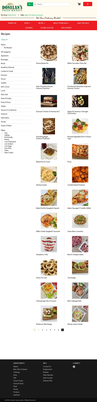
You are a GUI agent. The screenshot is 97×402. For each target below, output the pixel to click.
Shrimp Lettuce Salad (74, 324)
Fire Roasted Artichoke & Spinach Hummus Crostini (79, 87)
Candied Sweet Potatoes (76, 185)
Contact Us (47, 366)
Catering (16, 372)
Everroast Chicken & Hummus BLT (48, 112)
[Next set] (62, 330)
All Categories (6, 52)
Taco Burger (71, 278)
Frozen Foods (18, 381)
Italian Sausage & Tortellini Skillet (79, 208)
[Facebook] (74, 367)
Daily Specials (48, 375)
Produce (16, 392)
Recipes (46, 372)
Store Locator (48, 378)
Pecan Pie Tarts (41, 278)
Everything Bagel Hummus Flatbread (42, 137)
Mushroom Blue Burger (44, 324)
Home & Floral (18, 383)
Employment (47, 369)
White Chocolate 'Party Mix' (77, 63)
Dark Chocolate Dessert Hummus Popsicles (44, 87)
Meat (15, 386)
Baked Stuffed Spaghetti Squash (47, 208)
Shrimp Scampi (41, 185)
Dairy (15, 375)
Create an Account (37, 15)
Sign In (27, 15)
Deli (14, 378)
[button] (39, 330)
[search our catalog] (35, 4)
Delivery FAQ (47, 381)
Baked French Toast (43, 162)
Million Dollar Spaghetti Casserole (48, 231)
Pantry (15, 389)
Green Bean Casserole (75, 231)
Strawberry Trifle (42, 254)
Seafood (16, 395)
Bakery (15, 366)
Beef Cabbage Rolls (74, 301)
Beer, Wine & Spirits (20, 369)
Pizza (69, 162)
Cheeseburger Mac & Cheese (46, 301)
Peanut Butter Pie (42, 63)
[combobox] (30, 4)
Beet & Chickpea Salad (75, 254)
